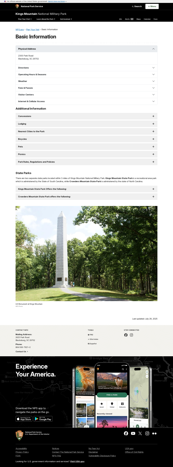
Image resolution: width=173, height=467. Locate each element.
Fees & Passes (25, 88)
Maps (139, 19)
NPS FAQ (56, 455)
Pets (20, 146)
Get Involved (65, 19)
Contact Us (21, 351)
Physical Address (27, 49)
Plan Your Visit (24, 19)
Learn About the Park (45, 19)
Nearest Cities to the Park (31, 131)
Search (138, 6)
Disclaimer (93, 452)
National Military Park (41, 13)
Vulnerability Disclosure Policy (102, 455)
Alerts (128, 19)
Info (120, 19)
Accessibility (21, 448)
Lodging (22, 124)
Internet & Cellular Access (31, 101)
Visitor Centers (26, 94)
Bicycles (22, 139)
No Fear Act (94, 448)
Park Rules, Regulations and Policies (36, 162)
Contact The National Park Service (68, 452)
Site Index (93, 339)
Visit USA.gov (77, 461)
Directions (23, 67)
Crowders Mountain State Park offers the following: (44, 196)
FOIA (18, 455)
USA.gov (129, 448)
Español (93, 344)
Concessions (24, 116)
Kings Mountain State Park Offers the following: (42, 189)
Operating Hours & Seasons (32, 74)
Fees (155, 19)
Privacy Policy (22, 452)
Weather (22, 81)
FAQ (91, 335)
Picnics (21, 154)
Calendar (147, 19)
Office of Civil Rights (134, 452)
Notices (55, 448)
